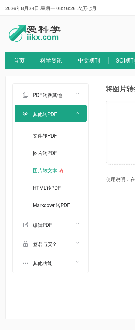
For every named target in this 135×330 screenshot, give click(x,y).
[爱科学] (35, 39)
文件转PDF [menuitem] (45, 135)
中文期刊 (89, 60)
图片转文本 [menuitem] (45, 170)
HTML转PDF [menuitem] (47, 187)
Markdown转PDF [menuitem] (51, 204)
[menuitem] (50, 94)
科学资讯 (51, 60)
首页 (19, 60)
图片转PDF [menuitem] (45, 152)
